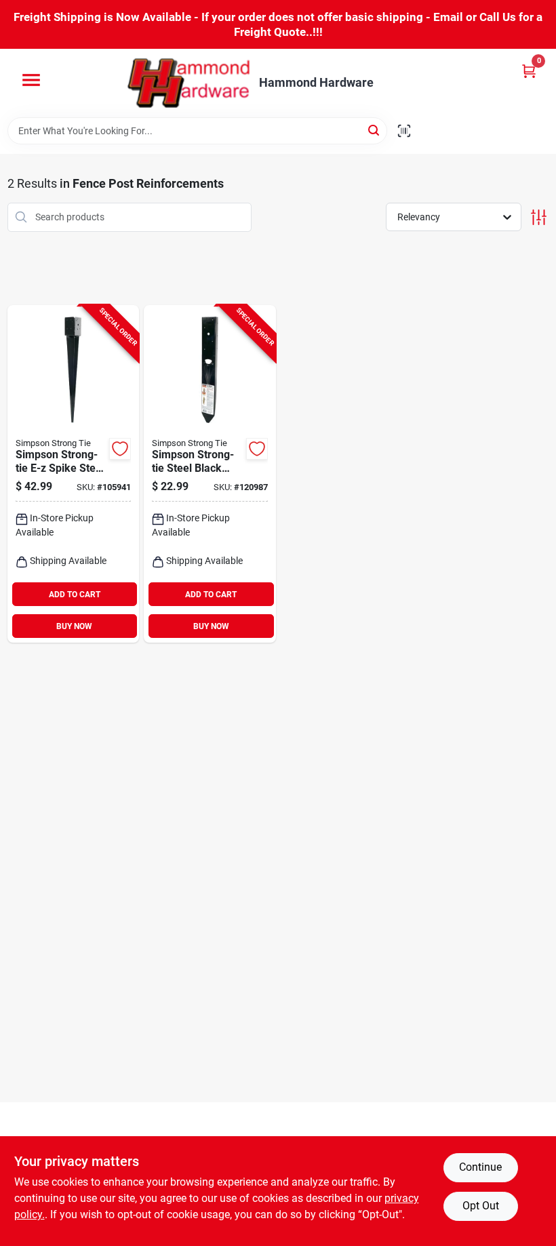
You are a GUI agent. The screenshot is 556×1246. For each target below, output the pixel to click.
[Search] (374, 130)
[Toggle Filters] (539, 217)
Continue (480, 1167)
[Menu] (31, 80)
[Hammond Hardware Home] (188, 83)
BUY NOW (74, 626)
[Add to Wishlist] (120, 449)
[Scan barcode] (404, 130)
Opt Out (480, 1205)
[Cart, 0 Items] (529, 71)
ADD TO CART (74, 594)
